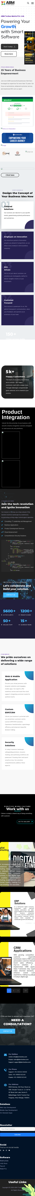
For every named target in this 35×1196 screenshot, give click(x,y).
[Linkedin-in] (3, 1150)
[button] (17, 864)
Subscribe (17, 1135)
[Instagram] (6, 1150)
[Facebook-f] (0, 1150)
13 (25, 991)
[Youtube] (9, 1150)
